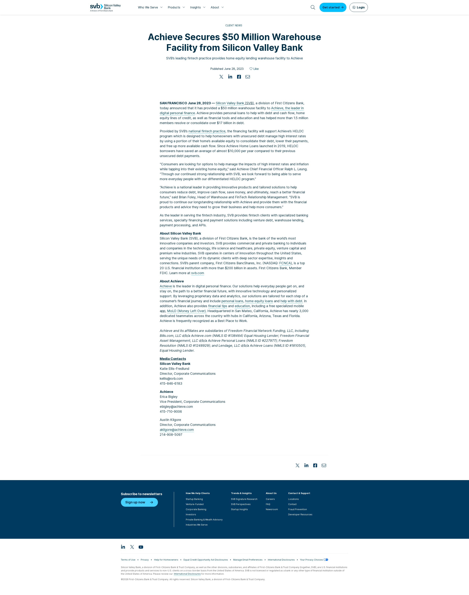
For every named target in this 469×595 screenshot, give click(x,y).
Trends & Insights (241, 493)
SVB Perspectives (241, 504)
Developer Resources (300, 514)
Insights (195, 7)
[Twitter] (221, 76)
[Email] (247, 76)
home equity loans (259, 301)
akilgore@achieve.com (177, 430)
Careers (270, 499)
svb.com (197, 273)
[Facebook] (238, 76)
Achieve (166, 286)
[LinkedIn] (230, 76)
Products (174, 7)
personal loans (232, 301)
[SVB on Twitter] (132, 546)
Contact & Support (299, 493)
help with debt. (291, 301)
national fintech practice (207, 131)
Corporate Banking (196, 509)
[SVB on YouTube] (140, 546)
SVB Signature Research (244, 499)
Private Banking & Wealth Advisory (204, 519)
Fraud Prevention (297, 509)
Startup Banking (194, 499)
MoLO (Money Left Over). (186, 311)
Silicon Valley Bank (230, 103)
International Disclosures (281, 559)
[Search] (313, 7)
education (242, 306)
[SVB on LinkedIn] (123, 546)
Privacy (145, 559)
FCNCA (285, 263)
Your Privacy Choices (312, 559)
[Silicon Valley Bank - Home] (105, 7)
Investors (191, 514)
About (215, 7)
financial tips (217, 306)
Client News (233, 25)
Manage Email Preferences (248, 559)
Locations (293, 499)
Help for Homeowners (166, 559)
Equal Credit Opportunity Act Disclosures (206, 559)
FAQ (268, 504)
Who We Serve (148, 7)
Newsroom (272, 509)
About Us (271, 493)
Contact (292, 504)
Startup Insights (239, 509)
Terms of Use (128, 559)
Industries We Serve (197, 524)
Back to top (350, 443)
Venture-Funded (195, 504)
